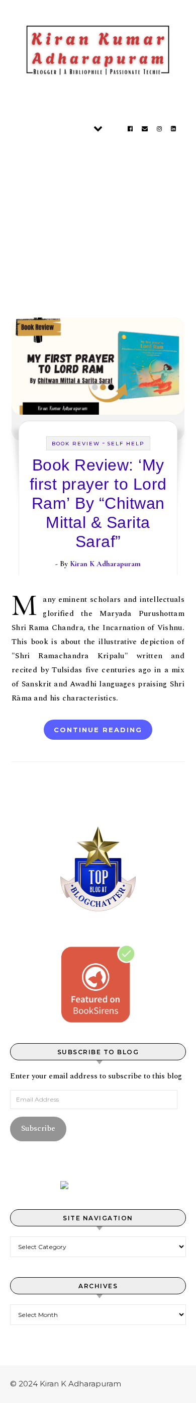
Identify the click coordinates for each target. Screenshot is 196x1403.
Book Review (76, 443)
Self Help (126, 443)
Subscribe (38, 1128)
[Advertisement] (98, 219)
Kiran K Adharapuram (105, 563)
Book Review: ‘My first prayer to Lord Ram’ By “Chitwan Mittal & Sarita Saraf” (98, 503)
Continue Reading (98, 730)
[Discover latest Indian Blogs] (98, 1185)
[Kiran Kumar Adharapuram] (98, 53)
